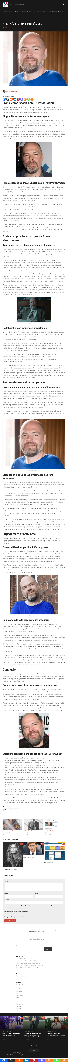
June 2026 (19, 989)
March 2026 (19, 995)
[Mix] (25, 99)
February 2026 (20, 997)
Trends (5, 27)
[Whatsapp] (28, 99)
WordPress (12, 1055)
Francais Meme (13, 91)
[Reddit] (11, 99)
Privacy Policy (26, 12)
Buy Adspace (37, 12)
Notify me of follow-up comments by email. (17, 911)
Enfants (18, 1008)
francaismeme (8, 12)
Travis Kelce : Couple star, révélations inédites (28, 959)
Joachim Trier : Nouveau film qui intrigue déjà (28, 961)
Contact (17, 12)
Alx (23, 1055)
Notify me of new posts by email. (13, 917)
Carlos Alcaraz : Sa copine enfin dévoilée (27, 967)
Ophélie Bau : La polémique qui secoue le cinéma (29, 965)
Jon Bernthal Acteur (50, 831)
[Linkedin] (14, 99)
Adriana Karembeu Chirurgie (11, 869)
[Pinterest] (18, 99)
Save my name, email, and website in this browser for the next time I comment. (29, 906)
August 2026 (19, 984)
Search (18, 946)
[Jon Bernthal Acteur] (55, 824)
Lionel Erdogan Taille (8, 831)
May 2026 (19, 991)
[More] (32, 99)
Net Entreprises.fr (49, 862)
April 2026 (19, 993)
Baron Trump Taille (29, 857)
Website (6, 899)
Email (37, 893)
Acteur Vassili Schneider (30, 831)
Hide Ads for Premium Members (53, 12)
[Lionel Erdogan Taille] (12, 824)
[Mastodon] (21, 99)
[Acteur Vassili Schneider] (33, 824)
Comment (7, 881)
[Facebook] (4, 99)
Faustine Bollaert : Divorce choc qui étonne (28, 963)
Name (6, 893)
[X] (7, 99)
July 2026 (19, 987)
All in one (18, 1006)
